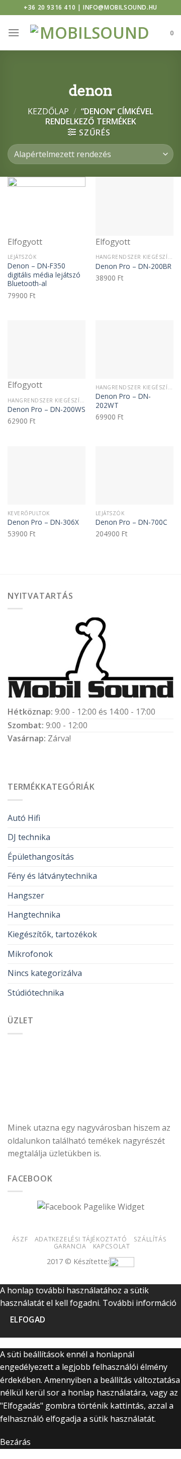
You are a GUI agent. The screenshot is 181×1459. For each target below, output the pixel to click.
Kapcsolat (111, 1246)
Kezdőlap (48, 111)
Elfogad (28, 1319)
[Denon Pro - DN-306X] (46, 475)
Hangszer (26, 895)
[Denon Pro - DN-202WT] (134, 349)
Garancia (70, 1246)
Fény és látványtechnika (52, 875)
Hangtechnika (34, 914)
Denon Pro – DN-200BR (133, 266)
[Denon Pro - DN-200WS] (46, 349)
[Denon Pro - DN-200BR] (134, 206)
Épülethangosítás (41, 856)
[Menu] (14, 32)
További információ (139, 1302)
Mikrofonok (30, 953)
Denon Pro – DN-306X (43, 522)
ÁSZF (20, 1239)
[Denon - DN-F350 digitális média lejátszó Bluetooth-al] (46, 206)
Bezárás (15, 1441)
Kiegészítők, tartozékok (52, 934)
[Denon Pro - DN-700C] (134, 475)
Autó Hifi (24, 817)
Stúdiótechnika (36, 992)
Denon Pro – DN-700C (131, 522)
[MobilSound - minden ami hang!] (90, 33)
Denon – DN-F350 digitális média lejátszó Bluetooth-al (44, 274)
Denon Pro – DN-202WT (123, 400)
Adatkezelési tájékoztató (81, 1239)
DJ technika (29, 837)
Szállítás (150, 1239)
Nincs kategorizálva (45, 973)
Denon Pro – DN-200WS (46, 409)
